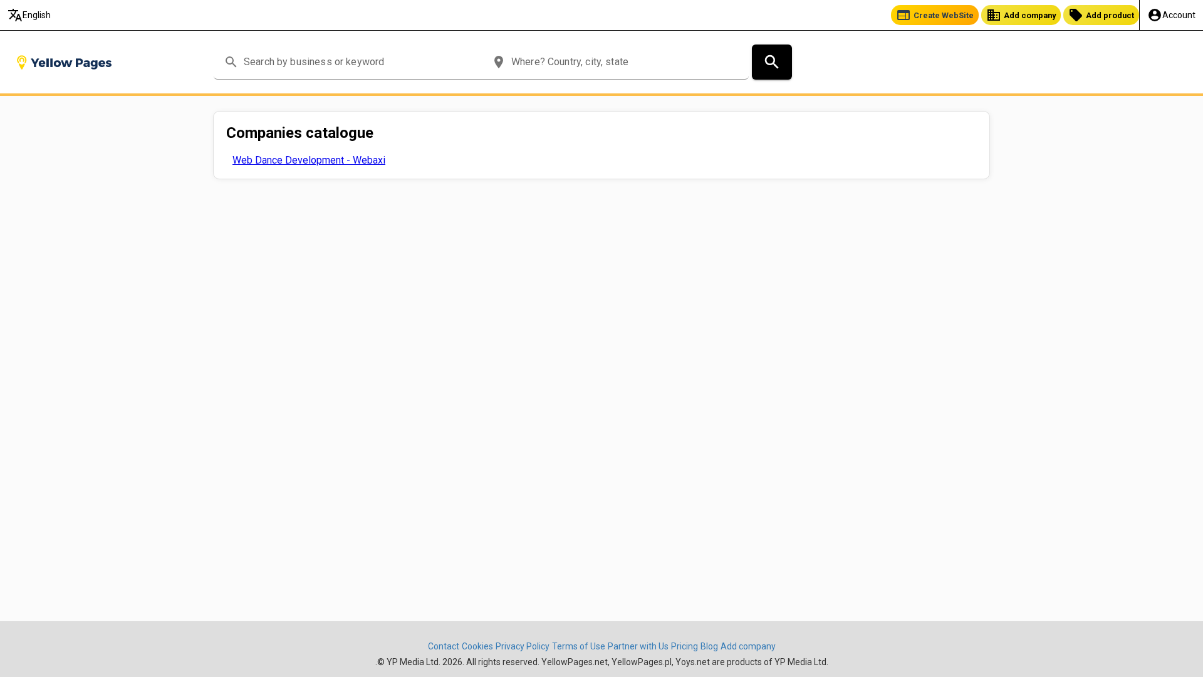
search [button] (231, 62)
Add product (1101, 15)
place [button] (498, 62)
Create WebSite (935, 15)
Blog (709, 646)
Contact (443, 646)
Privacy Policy (522, 646)
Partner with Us (638, 646)
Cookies (477, 646)
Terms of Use (578, 646)
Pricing (684, 646)
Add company (1021, 15)
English (29, 15)
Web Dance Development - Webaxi (308, 160)
